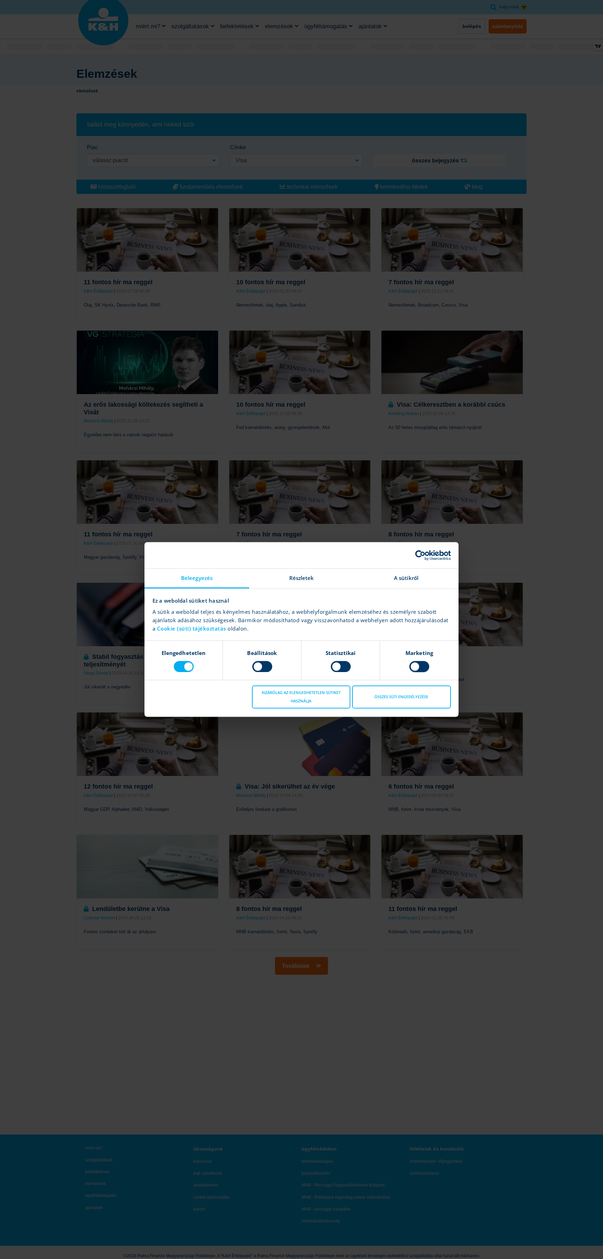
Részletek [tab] (301, 577)
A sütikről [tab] (406, 577)
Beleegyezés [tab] (197, 577)
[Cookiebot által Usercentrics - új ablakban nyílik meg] (420, 555)
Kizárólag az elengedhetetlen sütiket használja (301, 697)
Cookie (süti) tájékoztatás (192, 628)
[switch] (262, 666)
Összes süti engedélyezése (401, 697)
